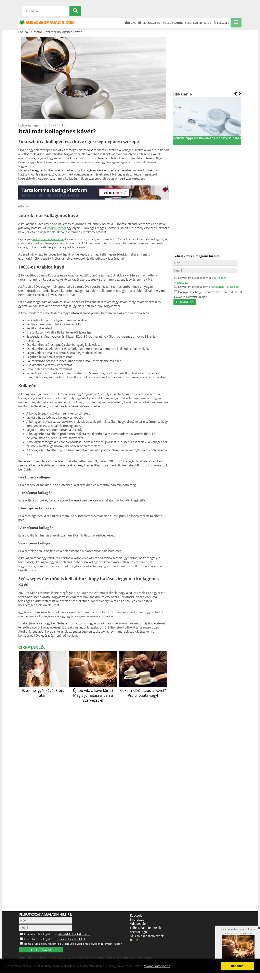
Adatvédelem (139, 923)
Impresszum (138, 919)
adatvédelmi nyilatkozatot (74, 934)
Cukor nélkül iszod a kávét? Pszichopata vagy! (143, 693)
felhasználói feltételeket (225, 286)
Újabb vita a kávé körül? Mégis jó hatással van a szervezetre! (93, 695)
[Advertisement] (207, 62)
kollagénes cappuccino (48, 239)
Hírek (142, 23)
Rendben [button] (237, 966)
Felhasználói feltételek (145, 928)
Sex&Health (193, 23)
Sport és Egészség (216, 23)
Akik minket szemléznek (147, 936)
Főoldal (130, 23)
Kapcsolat (136, 915)
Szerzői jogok (139, 932)
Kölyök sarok (172, 23)
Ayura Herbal (56, 228)
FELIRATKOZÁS (41, 950)
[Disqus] (93, 754)
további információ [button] (157, 966)
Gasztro (154, 23)
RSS (133, 940)
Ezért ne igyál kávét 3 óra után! (43, 693)
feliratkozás (184, 302)
